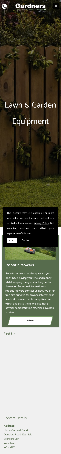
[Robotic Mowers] (30, 250)
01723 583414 (4, 6)
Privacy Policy (41, 223)
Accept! (11, 240)
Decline (25, 240)
